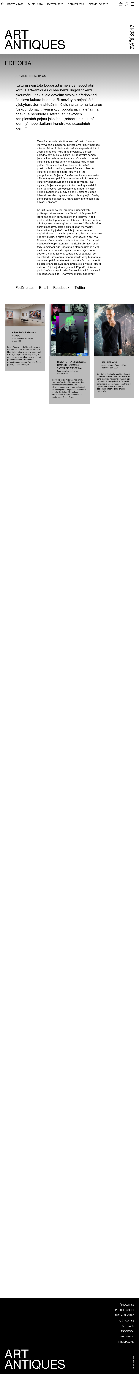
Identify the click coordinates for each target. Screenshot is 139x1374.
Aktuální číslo (124, 1315)
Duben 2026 (35, 4)
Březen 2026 (15, 4)
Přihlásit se (126, 1304)
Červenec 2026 (98, 4)
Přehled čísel (124, 1310)
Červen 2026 (76, 4)
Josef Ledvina (21, 75)
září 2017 (42, 75)
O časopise (126, 1320)
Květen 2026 (55, 4)
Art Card (128, 1326)
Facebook (127, 1331)
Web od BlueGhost (133, 1362)
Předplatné (126, 1341)
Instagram (127, 1336)
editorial (32, 75)
